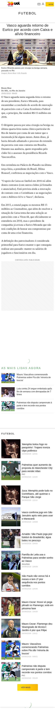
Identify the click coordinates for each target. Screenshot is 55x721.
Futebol (27, 13)
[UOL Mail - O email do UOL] (39, 4)
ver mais (25, 687)
